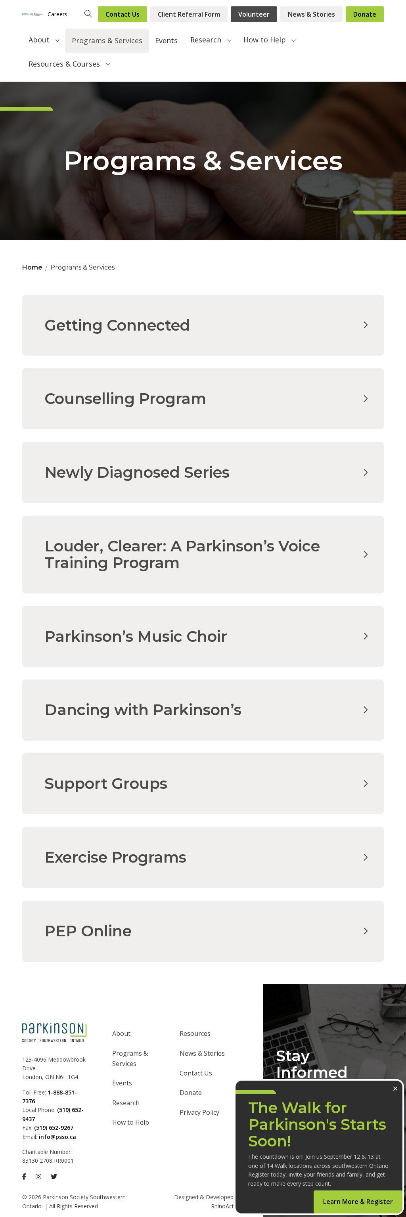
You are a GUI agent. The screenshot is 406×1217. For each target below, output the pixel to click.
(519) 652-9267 (53, 1127)
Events (166, 40)
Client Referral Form (189, 14)
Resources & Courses (64, 64)
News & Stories (311, 14)
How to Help (264, 39)
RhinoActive (226, 1206)
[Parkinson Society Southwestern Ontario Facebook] (24, 1176)
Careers (57, 14)
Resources (195, 1033)
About (39, 39)
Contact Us (122, 14)
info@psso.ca (57, 1136)
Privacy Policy (199, 1112)
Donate (364, 14)
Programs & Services (107, 40)
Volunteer (254, 14)
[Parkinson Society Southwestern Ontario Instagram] (38, 1176)
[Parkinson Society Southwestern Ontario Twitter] (54, 1176)
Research (205, 39)
